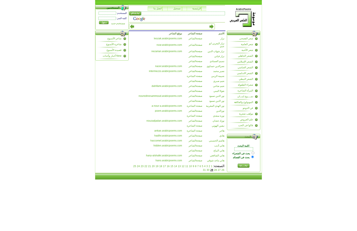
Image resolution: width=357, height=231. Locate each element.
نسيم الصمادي (217, 61)
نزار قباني (219, 56)
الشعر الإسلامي (245, 61)
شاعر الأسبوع (114, 38)
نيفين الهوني (218, 125)
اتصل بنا (158, 8)
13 (179, 166)
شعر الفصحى (246, 38)
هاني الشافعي (217, 155)
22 (145, 166)
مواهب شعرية (246, 113)
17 (164, 166)
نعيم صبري (218, 81)
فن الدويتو (248, 108)
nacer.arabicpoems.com (168, 66)
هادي (221, 135)
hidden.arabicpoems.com (168, 145)
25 (134, 166)
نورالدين (220, 110)
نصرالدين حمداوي (215, 66)
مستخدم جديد (118, 23)
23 (142, 166)
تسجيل (177, 8)
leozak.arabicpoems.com (168, 38)
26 (222, 170)
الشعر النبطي (246, 79)
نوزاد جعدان (218, 120)
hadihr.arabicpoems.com (168, 135)
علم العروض (246, 119)
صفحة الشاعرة (194, 76)
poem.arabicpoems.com (168, 110)
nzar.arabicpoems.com (169, 44)
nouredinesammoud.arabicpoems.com (160, 96)
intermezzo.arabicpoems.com (165, 71)
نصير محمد (218, 71)
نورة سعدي (218, 115)
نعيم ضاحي (218, 86)
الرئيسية (196, 8)
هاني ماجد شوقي (215, 160)
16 (168, 166)
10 (190, 166)
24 (138, 166)
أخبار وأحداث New (112, 55)
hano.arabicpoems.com (169, 160)
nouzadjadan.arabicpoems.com (164, 120)
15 (171, 166)
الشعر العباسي (245, 67)
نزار (222, 38)
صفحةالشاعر (195, 38)
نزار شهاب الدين (216, 51)
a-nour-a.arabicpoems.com (167, 105)
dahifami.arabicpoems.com (167, 86)
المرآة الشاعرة (245, 90)
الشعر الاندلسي (245, 73)
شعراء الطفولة (245, 84)
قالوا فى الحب (245, 125)
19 (157, 166)
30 (208, 170)
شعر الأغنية (247, 50)
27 (219, 170)
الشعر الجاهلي (245, 55)
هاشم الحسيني (216, 140)
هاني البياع (219, 150)
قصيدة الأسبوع (114, 50)
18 (160, 166)
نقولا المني (218, 91)
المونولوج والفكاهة (243, 102)
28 (215, 170)
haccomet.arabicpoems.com (166, 140)
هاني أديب (219, 145)
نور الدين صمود (216, 96)
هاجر (221, 130)
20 (153, 166)
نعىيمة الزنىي (217, 76)
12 (183, 166)
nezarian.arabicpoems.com (166, 51)
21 (149, 166)
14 (175, 166)
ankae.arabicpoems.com (168, 130)
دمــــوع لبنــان (245, 96)
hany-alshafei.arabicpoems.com (164, 155)
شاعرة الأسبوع (113, 44)
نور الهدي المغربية (215, 105)
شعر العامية (247, 44)
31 (204, 170)
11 (186, 166)
